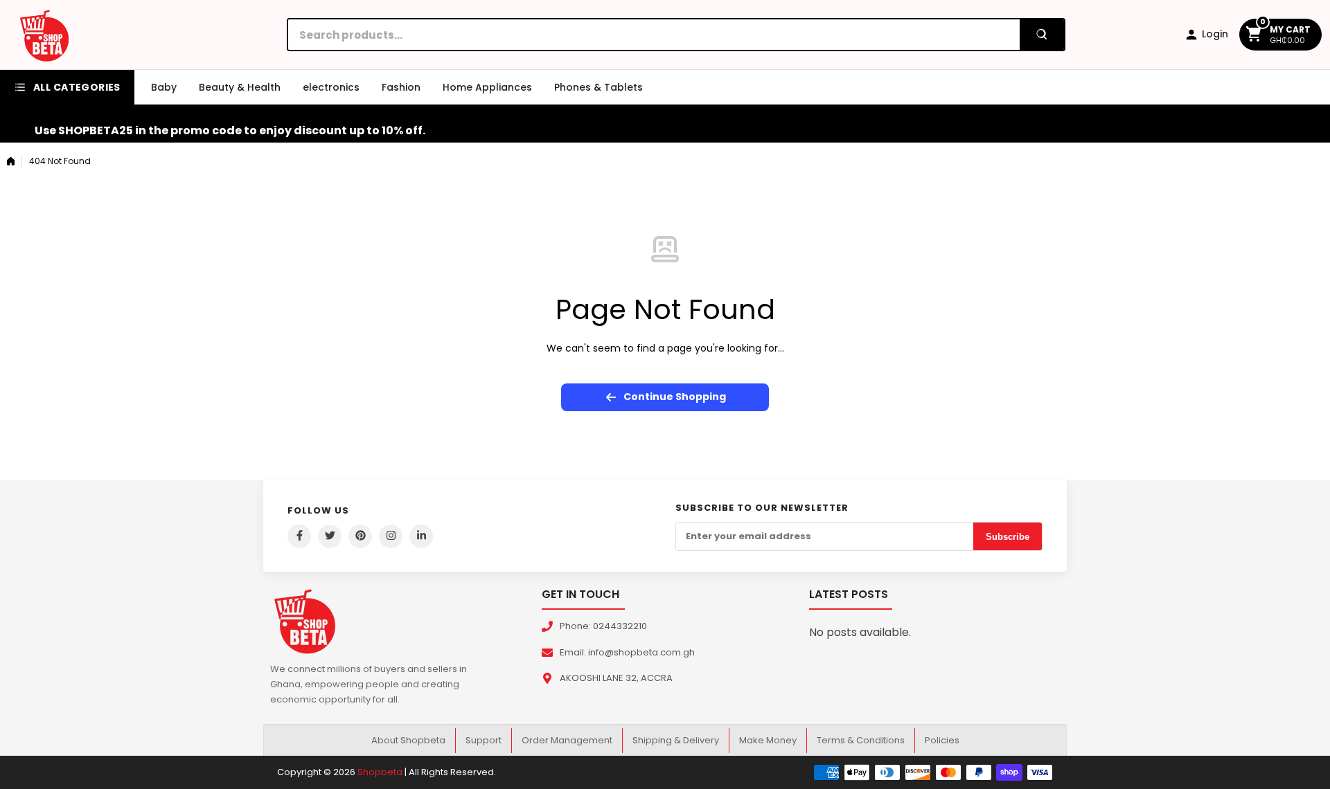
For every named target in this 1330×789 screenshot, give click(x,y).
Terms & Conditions (861, 740)
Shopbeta (379, 772)
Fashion (401, 87)
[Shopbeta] (44, 34)
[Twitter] (330, 536)
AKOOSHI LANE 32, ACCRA (616, 677)
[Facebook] (299, 536)
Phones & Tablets (598, 87)
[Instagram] (390, 536)
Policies (942, 740)
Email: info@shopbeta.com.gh (627, 652)
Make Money (768, 740)
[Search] (1042, 34)
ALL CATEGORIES (77, 87)
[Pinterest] (360, 536)
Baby (164, 87)
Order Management (567, 740)
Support (484, 740)
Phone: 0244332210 (603, 626)
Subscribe (1007, 537)
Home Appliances (487, 87)
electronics (331, 87)
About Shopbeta (408, 740)
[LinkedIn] (421, 536)
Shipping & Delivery (675, 740)
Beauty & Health (240, 87)
